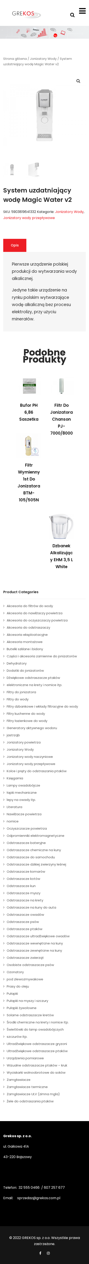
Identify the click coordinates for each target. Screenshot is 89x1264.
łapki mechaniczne (22, 792)
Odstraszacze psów (23, 921)
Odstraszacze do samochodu (31, 857)
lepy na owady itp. (21, 799)
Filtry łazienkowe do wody (27, 720)
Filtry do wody (18, 699)
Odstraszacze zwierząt (25, 957)
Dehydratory (17, 663)
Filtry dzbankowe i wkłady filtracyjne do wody (42, 706)
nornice (13, 821)
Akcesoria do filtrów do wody (30, 606)
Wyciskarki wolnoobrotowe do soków (36, 1072)
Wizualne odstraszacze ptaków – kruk (37, 1065)
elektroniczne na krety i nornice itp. (34, 685)
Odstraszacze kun (21, 886)
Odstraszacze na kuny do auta (31, 907)
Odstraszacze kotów (23, 878)
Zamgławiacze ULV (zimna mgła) (33, 1094)
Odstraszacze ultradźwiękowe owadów (38, 936)
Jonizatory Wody (43, 59)
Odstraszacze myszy (23, 893)
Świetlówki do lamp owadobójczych (35, 1029)
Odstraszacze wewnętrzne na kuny (35, 943)
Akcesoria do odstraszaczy (28, 627)
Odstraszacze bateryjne (26, 842)
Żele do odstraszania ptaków (30, 1101)
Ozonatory (15, 972)
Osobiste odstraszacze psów (30, 965)
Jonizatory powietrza (24, 742)
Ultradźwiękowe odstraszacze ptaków (37, 1051)
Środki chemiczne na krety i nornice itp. (38, 1022)
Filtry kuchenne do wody (26, 713)
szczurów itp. (17, 1036)
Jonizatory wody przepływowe (29, 217)
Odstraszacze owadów (25, 914)
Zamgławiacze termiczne (27, 1087)
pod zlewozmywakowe (25, 979)
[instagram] (48, 1253)
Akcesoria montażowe (25, 642)
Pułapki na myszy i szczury (27, 1000)
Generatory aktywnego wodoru (32, 728)
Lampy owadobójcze (23, 785)
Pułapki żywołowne (22, 1008)
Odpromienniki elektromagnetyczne (35, 835)
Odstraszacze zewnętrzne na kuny (34, 950)
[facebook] (40, 1253)
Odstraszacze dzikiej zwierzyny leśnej (36, 864)
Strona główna (15, 59)
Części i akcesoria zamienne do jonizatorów (42, 656)
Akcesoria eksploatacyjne (27, 634)
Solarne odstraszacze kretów (30, 1015)
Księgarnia (15, 778)
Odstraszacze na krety (25, 900)
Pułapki (12, 993)
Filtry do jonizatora (21, 692)
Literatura (14, 807)
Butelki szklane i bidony (25, 649)
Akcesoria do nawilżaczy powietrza (34, 613)
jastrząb (13, 735)
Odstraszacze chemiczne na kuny (34, 850)
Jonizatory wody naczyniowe (30, 756)
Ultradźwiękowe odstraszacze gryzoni (37, 1043)
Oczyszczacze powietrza (27, 828)
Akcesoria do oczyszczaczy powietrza (37, 620)
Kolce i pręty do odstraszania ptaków (37, 771)
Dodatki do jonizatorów (25, 670)
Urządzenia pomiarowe (25, 1058)
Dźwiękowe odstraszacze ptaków (33, 677)
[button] (78, 81)
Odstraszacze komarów (26, 871)
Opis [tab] (15, 245)
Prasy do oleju (18, 986)
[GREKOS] (26, 14)
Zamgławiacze (18, 1079)
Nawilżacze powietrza (24, 814)
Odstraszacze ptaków (24, 929)
